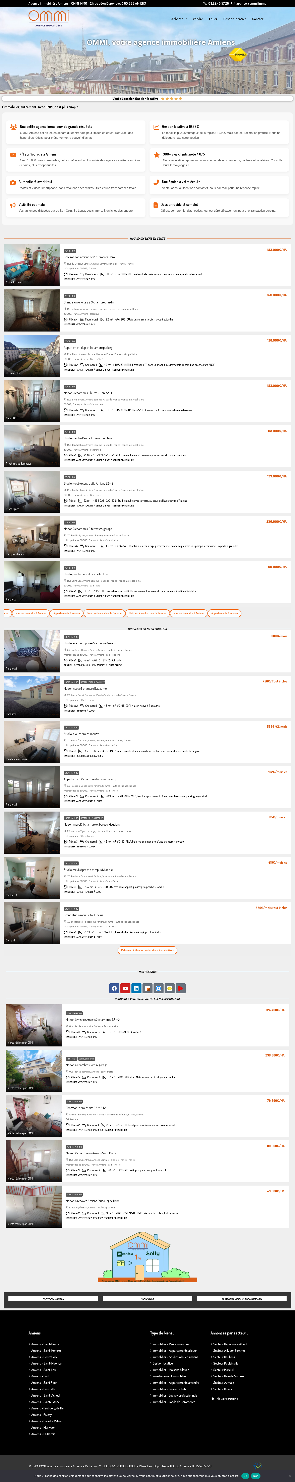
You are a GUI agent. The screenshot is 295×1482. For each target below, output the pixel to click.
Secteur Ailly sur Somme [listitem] (229, 1350)
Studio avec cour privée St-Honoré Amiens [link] (90, 643)
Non (255, 1475)
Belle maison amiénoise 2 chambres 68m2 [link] (90, 257)
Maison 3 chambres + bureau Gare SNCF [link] (88, 393)
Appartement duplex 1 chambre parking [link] (88, 348)
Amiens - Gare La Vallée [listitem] (46, 1421)
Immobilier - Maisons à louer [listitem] (171, 1370)
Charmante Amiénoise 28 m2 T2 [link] (86, 1108)
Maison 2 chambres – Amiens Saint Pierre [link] (91, 1153)
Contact (257, 19)
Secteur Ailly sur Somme (92, 818)
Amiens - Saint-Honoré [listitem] (46, 1350)
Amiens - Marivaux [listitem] (43, 1427)
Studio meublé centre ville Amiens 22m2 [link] (88, 483)
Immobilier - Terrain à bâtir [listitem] (170, 1389)
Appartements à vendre (52, 613)
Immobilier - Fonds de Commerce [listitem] (174, 1402)
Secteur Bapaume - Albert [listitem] (230, 1344)
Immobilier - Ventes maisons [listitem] (171, 1344)
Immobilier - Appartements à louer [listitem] (175, 1350)
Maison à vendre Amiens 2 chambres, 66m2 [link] (93, 1020)
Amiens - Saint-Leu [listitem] (43, 1370)
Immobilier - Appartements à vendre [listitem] (176, 1382)
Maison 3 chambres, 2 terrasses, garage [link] (88, 529)
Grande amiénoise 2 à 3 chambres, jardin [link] (89, 302)
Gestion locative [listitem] (163, 1363)
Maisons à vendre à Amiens (175, 613)
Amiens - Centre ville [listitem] (44, 1357)
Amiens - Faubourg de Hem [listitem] (48, 1408)
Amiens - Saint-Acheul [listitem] (45, 1395)
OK (245, 1475)
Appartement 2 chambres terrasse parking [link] (90, 779)
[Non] (290, 1476)
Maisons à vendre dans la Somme (133, 613)
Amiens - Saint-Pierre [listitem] (45, 1344)
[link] (32, 265)
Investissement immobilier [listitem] (169, 1376)
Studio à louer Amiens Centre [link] (81, 734)
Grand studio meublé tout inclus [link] (83, 915)
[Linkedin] (136, 988)
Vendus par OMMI (74, 1013)
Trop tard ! (72, 1058)
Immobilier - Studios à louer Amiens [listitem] (175, 1357)
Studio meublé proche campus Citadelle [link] (88, 870)
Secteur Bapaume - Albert (93, 682)
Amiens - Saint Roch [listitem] (44, 1382)
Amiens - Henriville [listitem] (43, 1389)
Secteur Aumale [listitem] (223, 1382)
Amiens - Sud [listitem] (40, 1376)
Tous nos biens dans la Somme (90, 613)
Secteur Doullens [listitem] (224, 1357)
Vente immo (70, 251)
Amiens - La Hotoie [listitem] (43, 1434)
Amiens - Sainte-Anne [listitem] (45, 1402)
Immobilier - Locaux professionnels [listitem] (175, 1395)
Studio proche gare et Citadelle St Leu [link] (86, 574)
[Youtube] (125, 988)
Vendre (198, 19)
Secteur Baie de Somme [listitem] (228, 1376)
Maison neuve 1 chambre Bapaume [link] (85, 688)
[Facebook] (114, 988)
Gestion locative (234, 19)
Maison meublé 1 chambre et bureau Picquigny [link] (92, 824)
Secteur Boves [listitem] (222, 1389)
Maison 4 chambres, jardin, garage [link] (86, 1065)
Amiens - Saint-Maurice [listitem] (46, 1363)
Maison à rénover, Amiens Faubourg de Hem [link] (92, 1201)
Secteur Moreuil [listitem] (223, 1370)
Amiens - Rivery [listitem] (41, 1414)
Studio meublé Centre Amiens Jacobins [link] (88, 438)
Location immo (71, 637)
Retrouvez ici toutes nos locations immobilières (147, 950)
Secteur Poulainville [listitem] (225, 1363)
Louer (213, 19)
